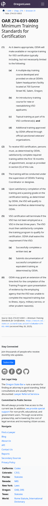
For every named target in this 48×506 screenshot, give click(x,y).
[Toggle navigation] (42, 4)
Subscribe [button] (8, 362)
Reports (6, 453)
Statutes (18, 476)
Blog (4, 436)
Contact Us (7, 449)
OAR (9, 10)
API (3, 445)
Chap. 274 (18, 10)
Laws (16, 485)
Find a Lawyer (8, 432)
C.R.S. (17, 472)
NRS (16, 481)
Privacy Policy (8, 462)
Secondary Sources (11, 458)
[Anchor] (27, 63)
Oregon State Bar (14, 384)
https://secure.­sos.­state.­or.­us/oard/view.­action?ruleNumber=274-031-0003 (23, 323)
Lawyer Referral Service (26, 394)
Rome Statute (21, 498)
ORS (22, 489)
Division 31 (31, 10)
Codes (17, 468)
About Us (6, 440)
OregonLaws (22, 4)
